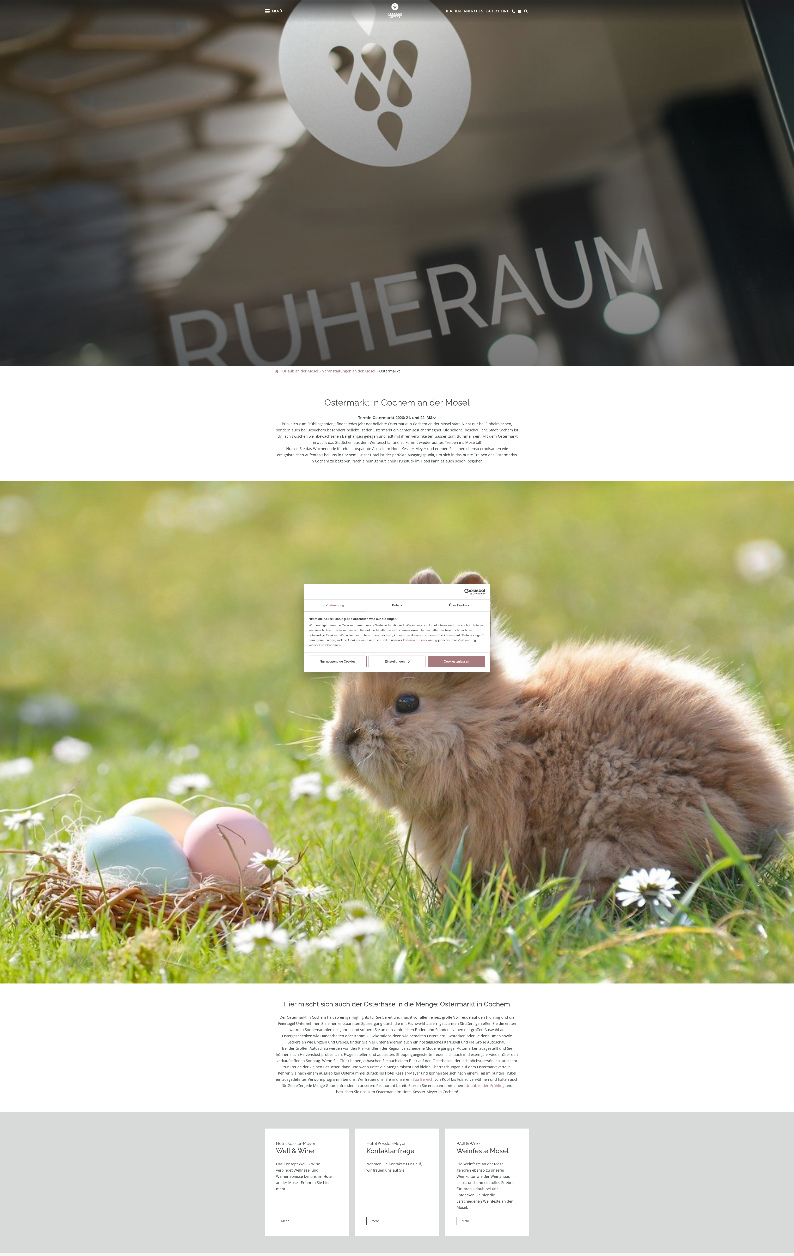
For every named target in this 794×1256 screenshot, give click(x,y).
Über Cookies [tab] (459, 605)
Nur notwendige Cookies (337, 661)
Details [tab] (397, 605)
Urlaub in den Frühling (485, 1085)
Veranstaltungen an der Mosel (348, 371)
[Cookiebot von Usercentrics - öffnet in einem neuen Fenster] (467, 591)
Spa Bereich (423, 1079)
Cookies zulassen (456, 661)
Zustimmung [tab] (335, 605)
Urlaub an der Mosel (300, 371)
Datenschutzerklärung (420, 640)
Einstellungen (395, 661)
